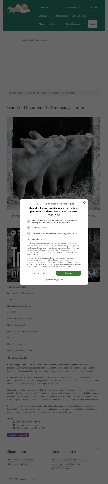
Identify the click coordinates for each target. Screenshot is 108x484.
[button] (54, 239)
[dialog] (54, 242)
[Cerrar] (84, 202)
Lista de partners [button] (33, 254)
